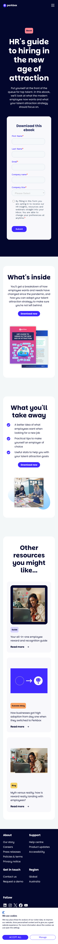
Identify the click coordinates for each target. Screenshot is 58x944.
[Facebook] (21, 905)
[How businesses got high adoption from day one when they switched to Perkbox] (29, 680)
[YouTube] (26, 905)
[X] (15, 905)
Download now (29, 313)
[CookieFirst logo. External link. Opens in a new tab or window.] (3, 912)
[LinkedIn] (5, 905)
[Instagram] (10, 905)
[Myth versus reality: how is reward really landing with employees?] (29, 760)
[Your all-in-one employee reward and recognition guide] (29, 605)
